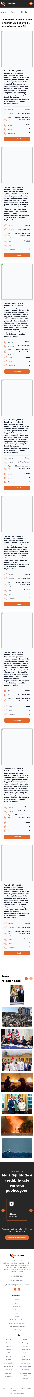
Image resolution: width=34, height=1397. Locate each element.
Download (17, 139)
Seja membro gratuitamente (17, 1237)
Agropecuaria (25, 1363)
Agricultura (8, 1376)
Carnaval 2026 (25, 1360)
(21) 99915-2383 (18, 1280)
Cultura (8, 1360)
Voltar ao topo (19, 1394)
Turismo (25, 1339)
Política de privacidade (17, 1320)
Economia (8, 1370)
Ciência (8, 1356)
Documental (25, 1370)
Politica (8, 1339)
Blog (17, 1313)
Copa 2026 (25, 1356)
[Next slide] (31, 1210)
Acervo (3, 12)
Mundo (13, 12)
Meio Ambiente (8, 1366)
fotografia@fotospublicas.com (18, 1285)
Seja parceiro (17, 1306)
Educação (8, 1373)
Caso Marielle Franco (25, 1366)
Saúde (8, 1353)
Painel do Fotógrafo (17, 1330)
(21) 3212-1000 (18, 1276)
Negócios (25, 1353)
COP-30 (25, 1346)
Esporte (8, 1346)
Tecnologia (25, 1343)
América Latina (8, 1363)
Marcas (17, 1310)
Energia (25, 1379)
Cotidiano (8, 1349)
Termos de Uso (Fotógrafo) (17, 1323)
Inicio (17, 1300)
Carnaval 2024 (25, 1349)
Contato (17, 1316)
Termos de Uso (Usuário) (17, 1326)
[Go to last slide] (3, 1210)
